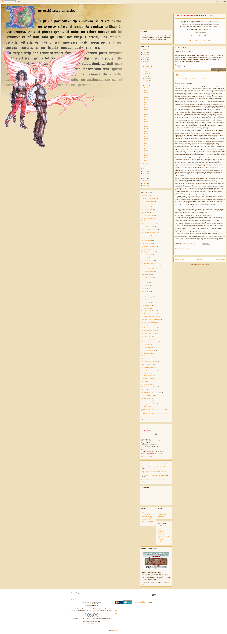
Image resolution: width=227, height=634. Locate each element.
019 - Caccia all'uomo (146, 249)
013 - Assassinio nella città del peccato (150, 232)
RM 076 (146, 119)
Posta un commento (181, 252)
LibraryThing (161, 534)
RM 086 (146, 95)
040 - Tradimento (145, 308)
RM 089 (146, 88)
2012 (144, 176)
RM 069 (146, 136)
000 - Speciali (144, 195)
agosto (146, 73)
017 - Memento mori (146, 243)
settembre (147, 71)
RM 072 (146, 129)
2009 (144, 183)
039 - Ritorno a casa (146, 305)
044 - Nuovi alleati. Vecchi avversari (150, 319)
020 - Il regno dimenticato (147, 252)
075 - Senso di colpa (146, 406)
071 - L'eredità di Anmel (147, 395)
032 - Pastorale (145, 285)
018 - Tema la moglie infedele (148, 246)
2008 (144, 185)
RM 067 (146, 141)
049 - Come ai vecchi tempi (148, 333)
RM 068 (146, 138)
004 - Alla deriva (145, 207)
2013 (144, 173)
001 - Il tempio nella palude (148, 198)
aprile (146, 83)
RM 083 (146, 102)
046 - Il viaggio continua (147, 325)
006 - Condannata (145, 212)
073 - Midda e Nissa (146, 401)
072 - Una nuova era (146, 398)
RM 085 (146, 97)
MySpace (160, 539)
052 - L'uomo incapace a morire (149, 342)
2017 (144, 62)
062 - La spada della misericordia (149, 370)
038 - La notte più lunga (147, 302)
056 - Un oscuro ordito (147, 353)
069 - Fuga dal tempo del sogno (149, 390)
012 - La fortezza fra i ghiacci (148, 229)
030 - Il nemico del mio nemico (149, 280)
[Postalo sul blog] (204, 244)
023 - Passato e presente (147, 260)
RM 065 (146, 146)
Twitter (160, 541)
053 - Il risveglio (145, 344)
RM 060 (146, 158)
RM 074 (146, 124)
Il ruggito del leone (146, 514)
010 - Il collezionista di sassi (148, 224)
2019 (144, 57)
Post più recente (179, 259)
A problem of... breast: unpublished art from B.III (153, 467)
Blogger (116, 630)
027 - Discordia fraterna (147, 271)
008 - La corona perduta (147, 218)
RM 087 (146, 92)
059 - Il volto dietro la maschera (149, 361)
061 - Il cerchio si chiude (147, 367)
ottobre (147, 69)
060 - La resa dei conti (147, 364)
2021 (144, 52)
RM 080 (146, 109)
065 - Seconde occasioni (147, 378)
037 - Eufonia (144, 299)
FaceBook (160, 531)
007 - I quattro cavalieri (147, 215)
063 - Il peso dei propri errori (148, 373)
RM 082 (146, 105)
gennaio (147, 166)
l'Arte (207, 40)
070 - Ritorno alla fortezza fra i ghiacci (151, 392)
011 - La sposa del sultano (147, 226)
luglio (146, 76)
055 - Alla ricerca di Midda (148, 350)
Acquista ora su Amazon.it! (148, 456)
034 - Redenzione (145, 291)
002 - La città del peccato (147, 201)
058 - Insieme (144, 359)
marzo (146, 86)
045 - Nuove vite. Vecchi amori (149, 322)
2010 (144, 181)
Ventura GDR (161, 516)
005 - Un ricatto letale (146, 209)
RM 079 (146, 112)
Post (118, 611)
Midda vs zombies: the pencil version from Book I (153, 479)
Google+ (160, 533)
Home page (200, 259)
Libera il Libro (162, 513)
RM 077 (146, 117)
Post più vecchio (220, 259)
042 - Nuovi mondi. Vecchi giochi (149, 314)
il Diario (194, 40)
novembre (147, 66)
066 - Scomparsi (145, 381)
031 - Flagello (144, 283)
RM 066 (146, 143)
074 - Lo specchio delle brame (148, 404)
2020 (144, 54)
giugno (146, 78)
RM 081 (146, 107)
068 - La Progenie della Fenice (149, 387)
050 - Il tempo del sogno (147, 336)
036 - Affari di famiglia (147, 297)
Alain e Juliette (145, 513)
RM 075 (146, 121)
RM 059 (146, 160)
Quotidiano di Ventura (147, 519)
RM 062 (146, 153)
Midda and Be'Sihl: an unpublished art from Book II (154, 471)
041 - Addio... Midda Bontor (148, 311)
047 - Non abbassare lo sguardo (149, 328)
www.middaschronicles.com (200, 39)
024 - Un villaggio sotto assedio (149, 263)
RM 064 (146, 148)
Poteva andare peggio (147, 518)
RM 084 (146, 100)
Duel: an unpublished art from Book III (151, 464)
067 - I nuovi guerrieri (147, 384)
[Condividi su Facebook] (207, 244)
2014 (144, 171)
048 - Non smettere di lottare (148, 330)
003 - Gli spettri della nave (148, 204)
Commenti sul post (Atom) (202, 264)
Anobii (159, 529)
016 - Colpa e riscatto (146, 240)
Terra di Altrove (162, 514)
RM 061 (146, 155)
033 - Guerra (144, 288)
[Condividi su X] (206, 244)
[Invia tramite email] (202, 244)
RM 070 (146, 133)
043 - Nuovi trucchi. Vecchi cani (149, 316)
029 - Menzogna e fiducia (147, 277)
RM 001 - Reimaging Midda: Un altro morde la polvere (155, 409)
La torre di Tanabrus (147, 516)
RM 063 (146, 150)
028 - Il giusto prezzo (146, 274)
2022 (144, 50)
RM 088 (146, 90)
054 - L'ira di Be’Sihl (146, 347)
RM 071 (146, 131)
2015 (144, 169)
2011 (144, 178)
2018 (144, 59)
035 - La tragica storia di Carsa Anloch (151, 294)
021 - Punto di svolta (146, 254)
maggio (147, 81)
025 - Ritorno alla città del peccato (150, 266)
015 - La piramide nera (147, 238)
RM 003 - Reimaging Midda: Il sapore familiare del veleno (194, 79)
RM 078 (146, 114)
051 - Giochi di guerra (146, 339)
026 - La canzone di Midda (148, 268)
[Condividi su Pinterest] (209, 244)
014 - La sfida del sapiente (147, 235)
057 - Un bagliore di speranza (148, 356)
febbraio (147, 163)
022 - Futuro (144, 257)
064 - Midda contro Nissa (147, 375)
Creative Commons (95, 610)
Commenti (119, 614)
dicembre (147, 64)
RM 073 (146, 126)
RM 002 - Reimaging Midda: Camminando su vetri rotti (155, 413)
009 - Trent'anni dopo (146, 221)
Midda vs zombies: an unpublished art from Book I (154, 475)
